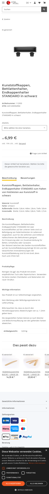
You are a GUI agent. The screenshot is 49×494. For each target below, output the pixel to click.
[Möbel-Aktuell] (13, 3)
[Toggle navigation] (3, 1)
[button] (35, 2)
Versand (22, 143)
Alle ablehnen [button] (36, 483)
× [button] (46, 450)
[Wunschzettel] (39, 2)
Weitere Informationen (37, 463)
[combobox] (24, 128)
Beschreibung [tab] (9, 178)
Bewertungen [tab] (28, 178)
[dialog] (24, 471)
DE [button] (27, 2)
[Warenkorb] (44, 2)
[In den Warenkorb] (4, 27)
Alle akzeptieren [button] (13, 483)
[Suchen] (44, 9)
